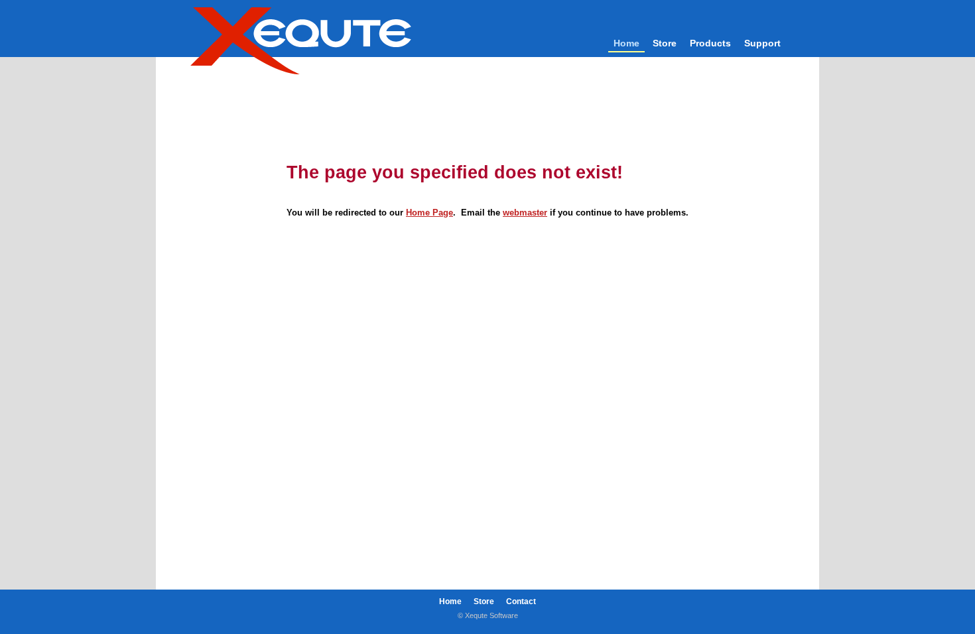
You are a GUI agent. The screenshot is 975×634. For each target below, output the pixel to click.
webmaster (525, 213)
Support (762, 43)
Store (665, 43)
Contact (521, 601)
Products (710, 43)
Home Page (429, 213)
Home (626, 43)
